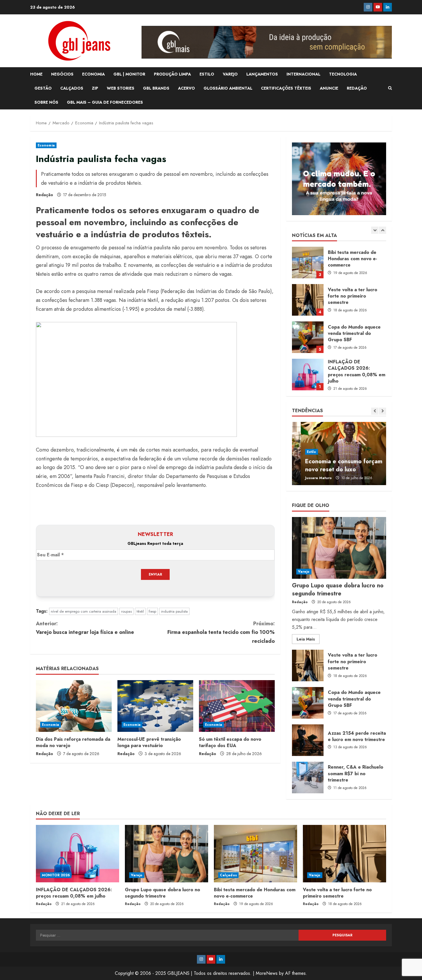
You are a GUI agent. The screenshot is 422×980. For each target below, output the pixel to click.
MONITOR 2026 (56, 875)
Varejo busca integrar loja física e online (85, 628)
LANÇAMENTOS (262, 74)
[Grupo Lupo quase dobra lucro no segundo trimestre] (339, 548)
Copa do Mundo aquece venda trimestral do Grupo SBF (308, 300)
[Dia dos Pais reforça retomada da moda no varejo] (74, 706)
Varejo (304, 571)
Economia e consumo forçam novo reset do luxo (334, 465)
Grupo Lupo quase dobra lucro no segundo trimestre (308, 374)
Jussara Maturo (309, 478)
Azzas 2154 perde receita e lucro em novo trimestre (308, 740)
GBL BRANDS (156, 88)
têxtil (140, 611)
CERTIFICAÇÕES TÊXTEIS (286, 88)
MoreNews (267, 973)
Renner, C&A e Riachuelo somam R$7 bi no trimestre (308, 777)
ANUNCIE (329, 88)
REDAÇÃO (357, 88)
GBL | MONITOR (129, 74)
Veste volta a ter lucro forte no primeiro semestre (308, 262)
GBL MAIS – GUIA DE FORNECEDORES (105, 102)
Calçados (228, 875)
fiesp (152, 611)
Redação (44, 195)
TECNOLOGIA (343, 74)
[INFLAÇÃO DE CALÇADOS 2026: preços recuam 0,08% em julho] (77, 853)
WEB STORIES (120, 88)
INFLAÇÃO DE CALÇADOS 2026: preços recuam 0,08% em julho (308, 337)
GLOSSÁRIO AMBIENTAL (228, 88)
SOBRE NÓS (46, 102)
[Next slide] (382, 230)
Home (36, 74)
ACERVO (186, 88)
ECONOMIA (93, 74)
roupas (126, 611)
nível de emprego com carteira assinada (83, 611)
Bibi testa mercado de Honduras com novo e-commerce (254, 892)
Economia (46, 145)
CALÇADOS (71, 88)
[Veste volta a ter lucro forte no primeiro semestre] (344, 853)
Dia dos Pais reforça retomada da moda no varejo (73, 742)
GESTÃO (43, 88)
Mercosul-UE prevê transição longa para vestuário (149, 742)
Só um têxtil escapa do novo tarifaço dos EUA (230, 742)
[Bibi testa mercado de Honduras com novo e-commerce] (255, 853)
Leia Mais (308, 640)
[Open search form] (390, 88)
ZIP (95, 88)
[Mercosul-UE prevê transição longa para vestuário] (155, 706)
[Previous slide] (374, 230)
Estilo (302, 451)
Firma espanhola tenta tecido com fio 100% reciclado (221, 632)
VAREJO (230, 74)
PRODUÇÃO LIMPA (172, 74)
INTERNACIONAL (303, 74)
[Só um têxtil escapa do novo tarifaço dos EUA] (237, 706)
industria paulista (174, 611)
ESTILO (207, 74)
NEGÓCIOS (62, 74)
